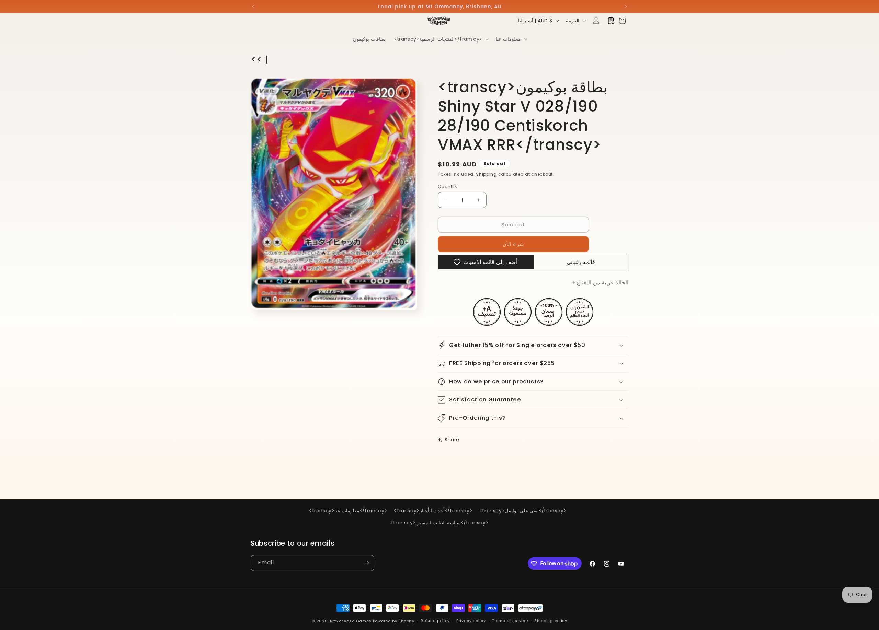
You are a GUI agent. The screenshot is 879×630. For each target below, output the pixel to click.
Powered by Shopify (393, 621)
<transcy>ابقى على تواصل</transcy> (523, 510)
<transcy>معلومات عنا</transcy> (348, 510)
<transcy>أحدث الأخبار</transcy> (433, 510)
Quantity (447, 186)
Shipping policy (550, 620)
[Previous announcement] (253, 6)
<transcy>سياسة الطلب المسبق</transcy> (439, 522)
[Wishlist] (611, 20)
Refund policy (435, 620)
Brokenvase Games (351, 621)
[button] (441, 39)
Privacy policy (471, 620)
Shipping (486, 174)
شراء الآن (513, 244)
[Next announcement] (625, 6)
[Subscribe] (366, 563)
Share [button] (452, 439)
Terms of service (510, 620)
